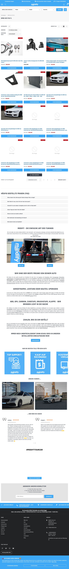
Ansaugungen (55, 277)
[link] (12, 48)
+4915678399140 (52, 532)
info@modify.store (52, 527)
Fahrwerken (61, 277)
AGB (25, 534)
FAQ (24, 522)
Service (2, 532)
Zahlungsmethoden (11, 283)
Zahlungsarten (27, 526)
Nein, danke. (55, 565)
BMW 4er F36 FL (11, 15)
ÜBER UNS (21, 265)
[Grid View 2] (61, 26)
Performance (4, 524)
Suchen (59, 9)
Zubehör (3, 528)
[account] (64, 4)
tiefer (44, 293)
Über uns (3, 530)
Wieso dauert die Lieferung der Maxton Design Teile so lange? (21, 197)
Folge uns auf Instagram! (34, 478)
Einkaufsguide (35, 340)
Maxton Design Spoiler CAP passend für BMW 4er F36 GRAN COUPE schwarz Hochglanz (56, 61)
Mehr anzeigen (35, 175)
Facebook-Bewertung (45, 422)
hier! (45, 510)
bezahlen (23, 323)
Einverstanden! (34, 565)
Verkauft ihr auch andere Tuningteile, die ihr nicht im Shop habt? (21, 205)
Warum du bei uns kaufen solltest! (15, 213)
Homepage (3, 15)
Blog (25, 538)
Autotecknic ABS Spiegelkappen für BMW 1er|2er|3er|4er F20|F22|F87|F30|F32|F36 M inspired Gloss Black (33, 129)
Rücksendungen (27, 530)
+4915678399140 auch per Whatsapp (37, 512)
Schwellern (47, 277)
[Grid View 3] (63, 26)
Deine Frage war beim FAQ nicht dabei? (16, 209)
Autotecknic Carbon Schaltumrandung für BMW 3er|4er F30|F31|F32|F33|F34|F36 (11, 95)
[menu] (2, 5)
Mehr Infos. (54, 562)
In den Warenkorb (11, 68)
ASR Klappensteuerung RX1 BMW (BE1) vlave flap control (12, 61)
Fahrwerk (3, 522)
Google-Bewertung (12, 422)
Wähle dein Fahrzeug (7, 9)
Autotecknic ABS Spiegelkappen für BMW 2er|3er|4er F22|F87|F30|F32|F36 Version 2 (55, 163)
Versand (25, 528)
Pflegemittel (4, 526)
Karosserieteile (4, 520)
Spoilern (40, 277)
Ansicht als (54, 26)
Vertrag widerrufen (6, 552)
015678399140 (63, 1)
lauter (52, 293)
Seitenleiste (4, 26)
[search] (5, 4)
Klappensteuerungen (20, 278)
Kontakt (50, 265)
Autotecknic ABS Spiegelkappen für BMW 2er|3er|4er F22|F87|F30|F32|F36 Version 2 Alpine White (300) (10, 163)
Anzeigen (3, 30)
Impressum (26, 536)
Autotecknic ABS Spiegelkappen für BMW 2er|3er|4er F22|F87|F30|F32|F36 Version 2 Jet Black (56, 129)
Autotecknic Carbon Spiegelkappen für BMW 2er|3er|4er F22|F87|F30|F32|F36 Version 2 (33, 163)
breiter (47, 293)
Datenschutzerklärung (28, 532)
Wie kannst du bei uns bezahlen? (14, 222)
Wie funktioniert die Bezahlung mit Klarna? (17, 217)
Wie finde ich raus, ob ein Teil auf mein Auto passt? (18, 201)
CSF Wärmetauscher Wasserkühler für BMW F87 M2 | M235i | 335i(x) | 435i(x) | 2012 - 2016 (34, 95)
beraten (31, 296)
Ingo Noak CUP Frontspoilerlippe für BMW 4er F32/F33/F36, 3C (56, 95)
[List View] (59, 26)
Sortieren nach (3, 33)
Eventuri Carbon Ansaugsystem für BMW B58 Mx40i (34, 61)
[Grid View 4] (66, 26)
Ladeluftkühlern (10, 278)
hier (23, 314)
